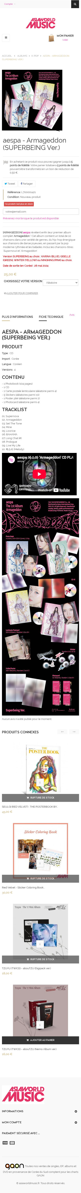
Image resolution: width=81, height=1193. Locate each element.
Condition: (13, 196)
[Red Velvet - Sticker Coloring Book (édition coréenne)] (40, 850)
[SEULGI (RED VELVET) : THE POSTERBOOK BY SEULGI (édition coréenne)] (40, 769)
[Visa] (5, 1143)
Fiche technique (51, 316)
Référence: (14, 192)
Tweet (11, 183)
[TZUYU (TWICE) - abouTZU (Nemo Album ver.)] (40, 1012)
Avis (71, 314)
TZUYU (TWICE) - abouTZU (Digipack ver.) (26, 968)
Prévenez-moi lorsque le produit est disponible (31, 218)
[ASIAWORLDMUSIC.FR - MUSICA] (40, 23)
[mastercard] (12, 1143)
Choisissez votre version (23, 281)
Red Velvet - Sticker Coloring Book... (23, 887)
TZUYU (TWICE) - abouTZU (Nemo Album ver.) (29, 1049)
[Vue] (40, 782)
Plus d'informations (17, 316)
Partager (27, 183)
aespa (26, 232)
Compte (8, 4)
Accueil (7, 55)
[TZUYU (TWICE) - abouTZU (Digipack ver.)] (40, 931)
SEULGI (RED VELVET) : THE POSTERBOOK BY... (30, 806)
